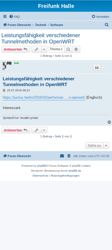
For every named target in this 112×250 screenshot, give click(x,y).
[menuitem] (14, 16)
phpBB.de (75, 170)
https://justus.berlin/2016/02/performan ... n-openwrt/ (44, 97)
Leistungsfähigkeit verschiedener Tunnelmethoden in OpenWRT (40, 38)
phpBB (41, 165)
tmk (16, 62)
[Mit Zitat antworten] (96, 67)
